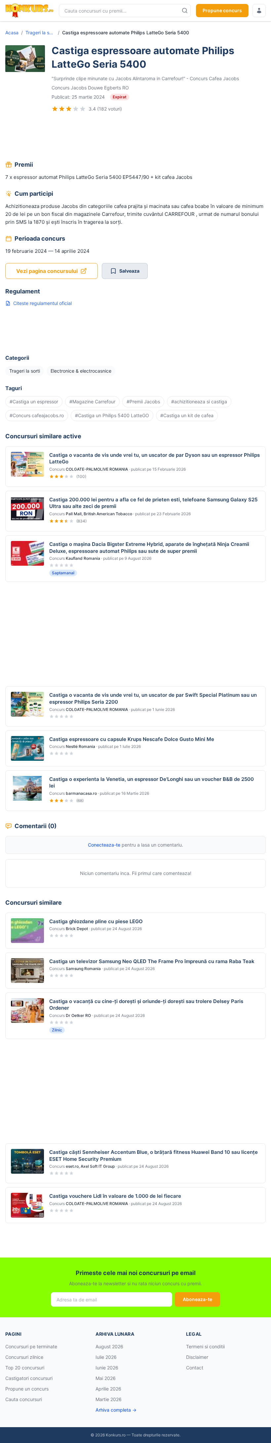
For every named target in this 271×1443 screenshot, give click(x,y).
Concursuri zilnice (24, 1357)
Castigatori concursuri (29, 1378)
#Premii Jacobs (143, 401)
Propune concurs (222, 10)
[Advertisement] (135, 137)
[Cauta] (184, 10)
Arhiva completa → (116, 1410)
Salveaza (129, 271)
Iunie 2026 (107, 1367)
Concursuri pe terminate (31, 1346)
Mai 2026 (106, 1378)
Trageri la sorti (40, 32)
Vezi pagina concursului (47, 271)
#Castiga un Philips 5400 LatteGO (112, 415)
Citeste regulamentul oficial (42, 303)
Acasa (12, 32)
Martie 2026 (109, 1399)
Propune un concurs (27, 1389)
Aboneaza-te (197, 1299)
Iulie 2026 (106, 1357)
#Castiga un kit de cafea (186, 415)
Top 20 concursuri (24, 1367)
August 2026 (109, 1346)
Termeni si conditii (205, 1346)
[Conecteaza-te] (259, 10)
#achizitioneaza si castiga (199, 401)
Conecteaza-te (104, 845)
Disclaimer (197, 1357)
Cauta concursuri (23, 1399)
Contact (194, 1367)
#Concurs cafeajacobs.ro (37, 415)
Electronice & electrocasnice (81, 371)
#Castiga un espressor (34, 401)
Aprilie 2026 (108, 1389)
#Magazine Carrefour (92, 401)
